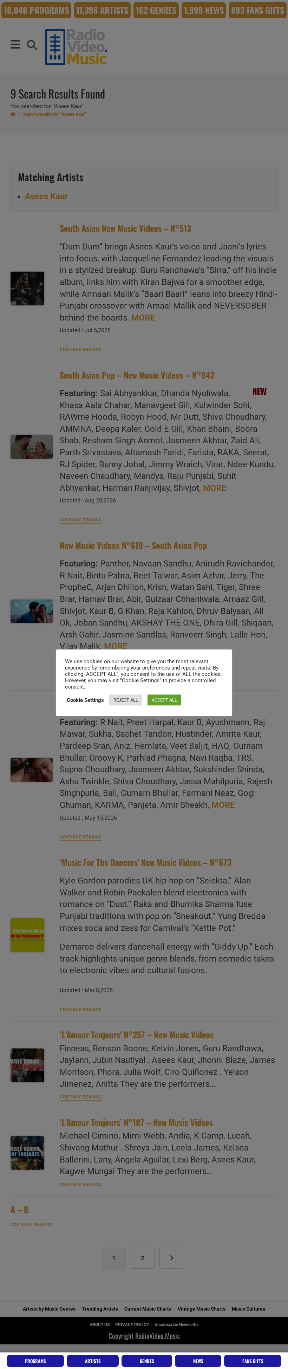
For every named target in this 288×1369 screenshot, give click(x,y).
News (198, 1360)
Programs (35, 1360)
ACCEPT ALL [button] (164, 700)
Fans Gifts (252, 1360)
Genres (147, 1360)
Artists (93, 1360)
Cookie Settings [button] (85, 700)
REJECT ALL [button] (125, 700)
